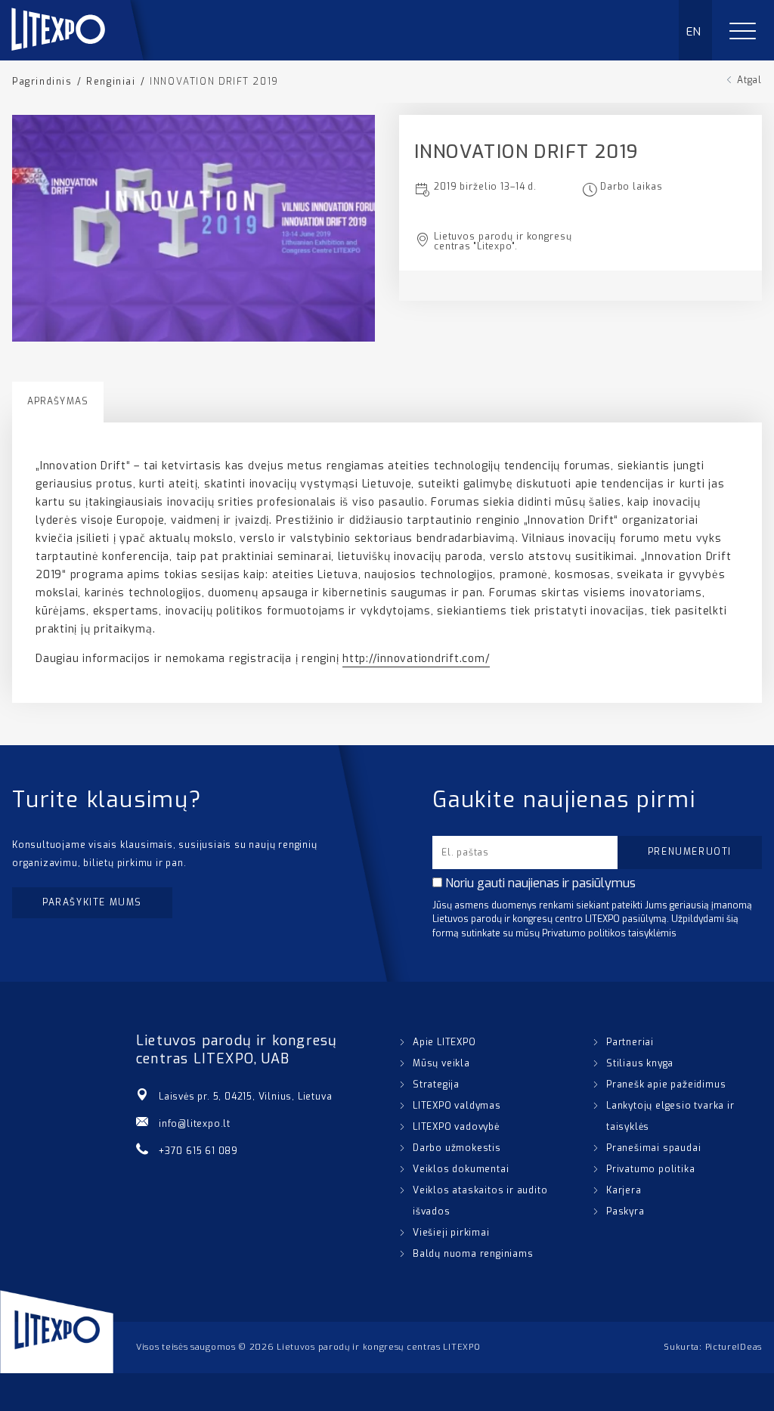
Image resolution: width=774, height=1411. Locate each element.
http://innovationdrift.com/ (416, 658)
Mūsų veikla (441, 1063)
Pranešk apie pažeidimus (666, 1084)
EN (694, 31)
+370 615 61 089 (198, 1151)
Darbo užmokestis (457, 1148)
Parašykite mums (92, 902)
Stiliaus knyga (639, 1063)
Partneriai (630, 1042)
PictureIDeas (733, 1347)
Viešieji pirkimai (451, 1233)
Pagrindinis (42, 82)
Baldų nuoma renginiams (473, 1254)
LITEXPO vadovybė (456, 1127)
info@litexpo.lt (195, 1124)
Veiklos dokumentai (461, 1169)
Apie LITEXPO (444, 1042)
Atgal (749, 80)
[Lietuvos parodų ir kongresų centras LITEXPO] (84, 56)
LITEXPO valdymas (457, 1106)
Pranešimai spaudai (653, 1148)
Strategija (436, 1084)
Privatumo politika (650, 1169)
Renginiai (110, 82)
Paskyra (625, 1211)
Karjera (624, 1190)
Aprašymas (57, 401)
